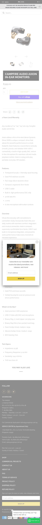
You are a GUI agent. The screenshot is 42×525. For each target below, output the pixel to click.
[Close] (37, 242)
